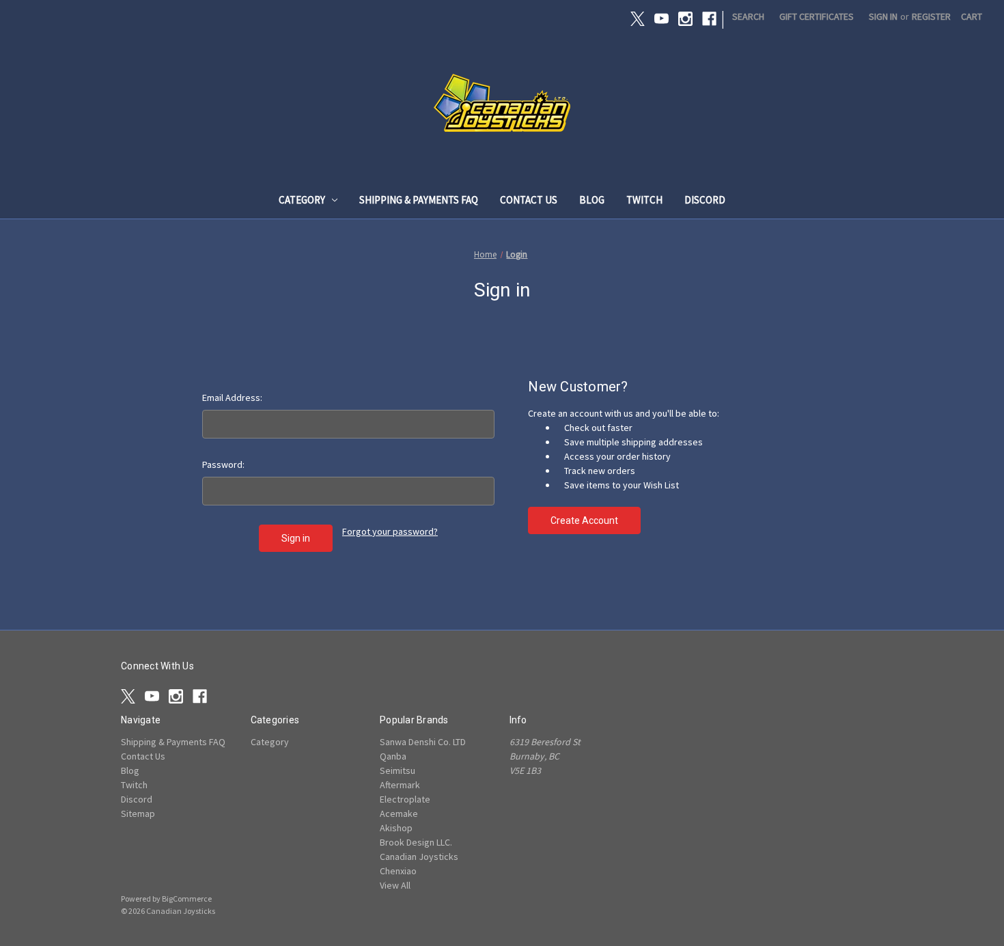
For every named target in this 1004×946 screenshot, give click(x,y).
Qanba (393, 756)
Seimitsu (397, 770)
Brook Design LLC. (416, 842)
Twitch (644, 199)
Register (931, 16)
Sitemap (138, 813)
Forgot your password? (390, 531)
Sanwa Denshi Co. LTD (423, 742)
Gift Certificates (816, 16)
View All (395, 885)
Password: (223, 464)
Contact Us (528, 199)
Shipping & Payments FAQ (418, 199)
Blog (591, 199)
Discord (704, 199)
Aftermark (400, 785)
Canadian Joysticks (419, 856)
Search (748, 16)
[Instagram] (685, 19)
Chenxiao (398, 871)
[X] (637, 19)
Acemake (399, 813)
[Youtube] (661, 19)
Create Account (584, 520)
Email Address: (232, 397)
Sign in (883, 16)
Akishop (396, 828)
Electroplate (405, 799)
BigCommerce (187, 898)
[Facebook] (709, 19)
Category (302, 199)
